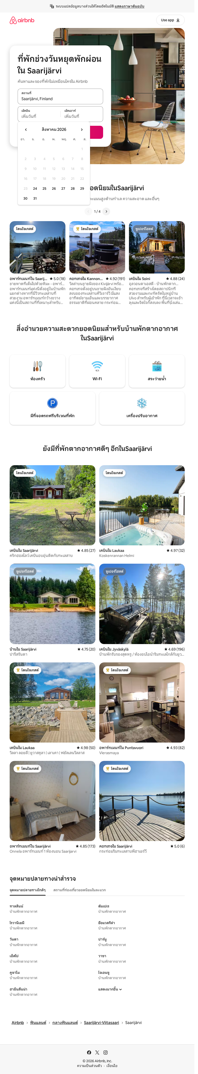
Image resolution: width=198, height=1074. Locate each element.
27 (63, 188)
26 (54, 188)
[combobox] (60, 99)
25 (44, 188)
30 (25, 198)
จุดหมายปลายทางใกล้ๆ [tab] (28, 890)
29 (82, 188)
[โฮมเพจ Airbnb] (22, 20)
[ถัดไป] (106, 211)
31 (35, 198)
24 (35, 188)
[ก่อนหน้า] (88, 211)
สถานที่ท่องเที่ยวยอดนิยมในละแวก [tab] (79, 890)
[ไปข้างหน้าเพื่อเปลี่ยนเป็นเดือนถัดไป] (81, 129)
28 (73, 188)
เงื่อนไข (111, 1066)
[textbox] (39, 116)
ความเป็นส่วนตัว (89, 1066)
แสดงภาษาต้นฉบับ (129, 6)
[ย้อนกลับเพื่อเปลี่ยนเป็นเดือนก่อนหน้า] (26, 129)
